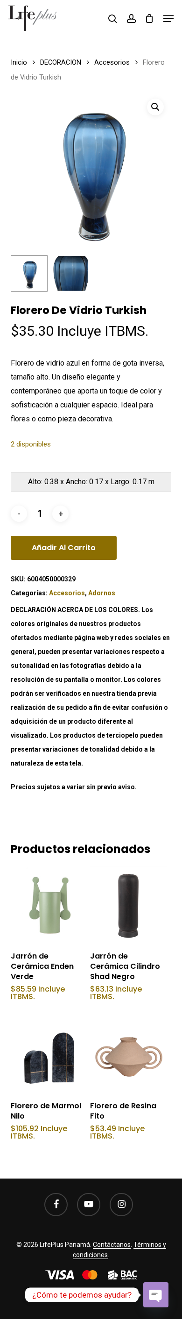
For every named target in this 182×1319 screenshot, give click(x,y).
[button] (168, 18)
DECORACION (60, 62)
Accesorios (112, 62)
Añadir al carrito (64, 547)
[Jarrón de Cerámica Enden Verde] (49, 904)
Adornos (101, 593)
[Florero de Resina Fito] (128, 1054)
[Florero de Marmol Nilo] (49, 1054)
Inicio (19, 62)
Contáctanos (112, 1244)
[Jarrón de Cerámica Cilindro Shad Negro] (128, 904)
